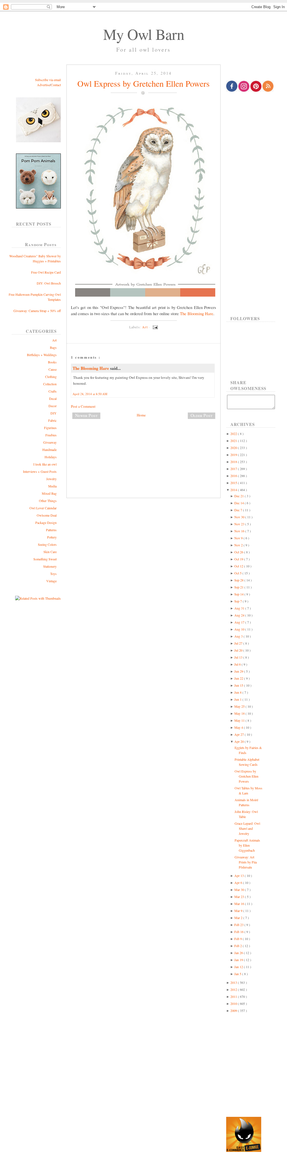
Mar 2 (238, 917)
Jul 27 (238, 643)
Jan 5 (238, 973)
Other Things (48, 500)
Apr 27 (239, 734)
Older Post (201, 415)
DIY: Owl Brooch (49, 283)
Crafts (52, 391)
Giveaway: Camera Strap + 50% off (37, 310)
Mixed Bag (49, 493)
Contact (56, 85)
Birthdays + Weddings (42, 354)
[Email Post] (154, 327)
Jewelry (51, 478)
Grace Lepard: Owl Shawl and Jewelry (247, 828)
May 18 (240, 713)
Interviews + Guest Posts (40, 471)
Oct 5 (238, 573)
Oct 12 (239, 566)
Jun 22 (239, 678)
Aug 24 (239, 615)
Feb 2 (238, 945)
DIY (53, 413)
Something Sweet (45, 559)
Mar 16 (239, 903)
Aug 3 (239, 636)
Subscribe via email (48, 79)
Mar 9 (238, 910)
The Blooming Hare (196, 313)
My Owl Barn (143, 34)
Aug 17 (239, 622)
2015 (234, 482)
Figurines (50, 427)
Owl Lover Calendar (43, 508)
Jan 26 (239, 952)
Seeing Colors (47, 544)
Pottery (52, 537)
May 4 (239, 727)
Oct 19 (239, 559)
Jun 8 (238, 692)
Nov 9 (239, 538)
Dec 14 (239, 503)
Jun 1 (238, 699)
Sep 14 (239, 594)
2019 (234, 454)
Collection (50, 384)
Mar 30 (239, 889)
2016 (234, 475)
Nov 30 (239, 517)
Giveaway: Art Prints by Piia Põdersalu (246, 862)
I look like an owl (45, 464)
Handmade (49, 449)
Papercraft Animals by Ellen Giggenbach (247, 845)
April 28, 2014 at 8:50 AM (90, 394)
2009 (234, 1010)
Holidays (51, 457)
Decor (52, 406)
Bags (53, 347)
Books (52, 362)
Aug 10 (239, 629)
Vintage (51, 581)
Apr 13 (239, 875)
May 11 (240, 720)
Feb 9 (238, 938)
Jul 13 (238, 657)
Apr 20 (239, 741)
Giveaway (50, 442)
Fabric (52, 420)
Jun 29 (239, 671)
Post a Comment (83, 406)
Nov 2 (239, 545)
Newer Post (86, 415)
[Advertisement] (143, 442)
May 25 (240, 706)
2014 (234, 489)
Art (54, 340)
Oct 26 (239, 552)
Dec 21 (239, 496)
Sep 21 (239, 587)
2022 (234, 433)
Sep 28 (239, 580)
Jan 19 (239, 959)
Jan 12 (239, 966)
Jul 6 (238, 664)
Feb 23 (239, 924)
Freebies (51, 435)
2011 (234, 996)
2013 (234, 982)
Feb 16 (239, 931)
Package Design (46, 522)
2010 (234, 1003)
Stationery (50, 566)
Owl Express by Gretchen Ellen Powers (143, 83)
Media (52, 486)
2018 (234, 461)
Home (141, 415)
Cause (52, 369)
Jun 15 (239, 685)
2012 (234, 989)
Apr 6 (238, 882)
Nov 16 (239, 531)
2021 (234, 440)
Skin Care (50, 551)
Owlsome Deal (47, 515)
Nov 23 (239, 524)
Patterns (51, 530)
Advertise (43, 85)
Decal (53, 398)
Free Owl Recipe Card (46, 272)
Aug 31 (239, 608)
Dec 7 (238, 510)
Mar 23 (239, 896)
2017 (234, 468)
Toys (53, 573)
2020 (234, 447)
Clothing (51, 376)
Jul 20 (238, 650)
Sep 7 (238, 601)
